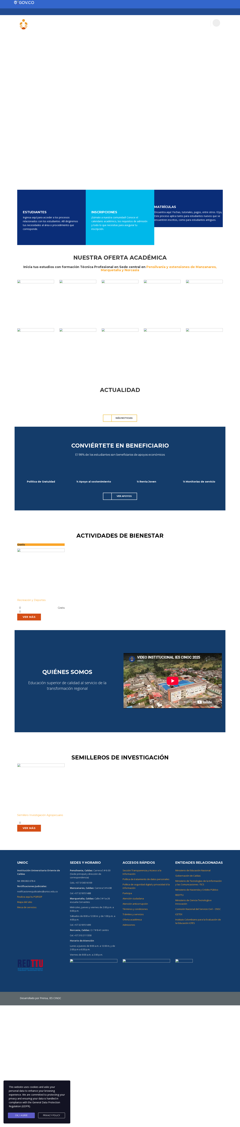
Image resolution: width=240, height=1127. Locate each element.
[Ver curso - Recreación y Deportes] (41, 573)
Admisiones (129, 924)
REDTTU (179, 895)
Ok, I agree (21, 1115)
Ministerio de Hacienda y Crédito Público (196, 889)
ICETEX (178, 914)
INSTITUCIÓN (98, 23)
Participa (182, 23)
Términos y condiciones (135, 909)
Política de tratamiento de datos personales (146, 879)
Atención (201, 23)
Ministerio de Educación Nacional (192, 870)
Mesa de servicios (27, 907)
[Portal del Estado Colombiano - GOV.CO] (24, 2)
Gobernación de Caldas (188, 875)
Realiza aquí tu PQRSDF (29, 896)
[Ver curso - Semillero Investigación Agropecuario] (41, 788)
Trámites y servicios (133, 914)
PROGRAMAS (120, 23)
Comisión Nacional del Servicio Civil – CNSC (198, 909)
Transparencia (159, 23)
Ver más (29, 617)
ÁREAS (138, 23)
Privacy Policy (51, 1115)
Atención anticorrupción (135, 903)
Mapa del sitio (24, 902)
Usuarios (78, 23)
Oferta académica (132, 919)
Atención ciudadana (133, 898)
